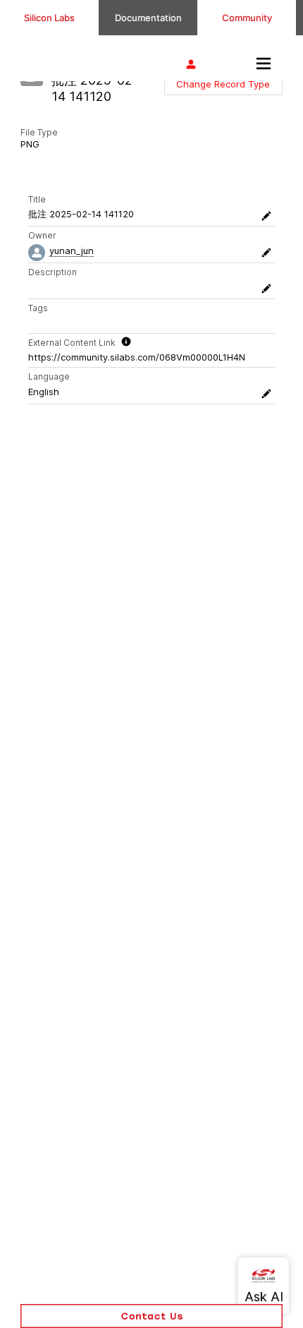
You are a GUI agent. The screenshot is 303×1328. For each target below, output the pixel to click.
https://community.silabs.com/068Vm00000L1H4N (136, 357)
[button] (223, 84)
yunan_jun (71, 250)
